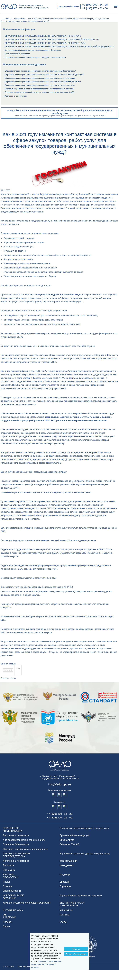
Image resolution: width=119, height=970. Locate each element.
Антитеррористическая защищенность (24, 840)
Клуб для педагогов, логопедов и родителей (26, 903)
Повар (6, 882)
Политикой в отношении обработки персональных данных (46, 964)
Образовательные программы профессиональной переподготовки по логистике (40, 85)
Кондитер (64, 874)
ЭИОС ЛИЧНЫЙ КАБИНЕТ (68, 6)
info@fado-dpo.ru (59, 784)
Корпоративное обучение (16, 96)
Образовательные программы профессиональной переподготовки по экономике (40, 78)
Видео (6, 926)
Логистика (8, 865)
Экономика (9, 870)
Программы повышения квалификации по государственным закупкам (35, 57)
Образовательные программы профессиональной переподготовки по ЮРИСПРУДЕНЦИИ (44, 74)
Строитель (65, 886)
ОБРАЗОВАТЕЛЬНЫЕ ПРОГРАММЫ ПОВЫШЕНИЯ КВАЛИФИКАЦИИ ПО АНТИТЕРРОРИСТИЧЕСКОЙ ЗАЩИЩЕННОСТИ (59, 47)
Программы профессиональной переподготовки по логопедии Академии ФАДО (39, 92)
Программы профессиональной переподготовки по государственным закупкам (39, 89)
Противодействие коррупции (17, 54)
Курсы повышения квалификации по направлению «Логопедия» (33, 50)
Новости (7, 922)
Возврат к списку (8, 678)
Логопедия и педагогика (16, 835)
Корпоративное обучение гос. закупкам (80, 895)
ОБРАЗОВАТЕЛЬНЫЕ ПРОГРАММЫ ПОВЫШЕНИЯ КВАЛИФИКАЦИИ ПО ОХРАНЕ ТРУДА (45, 43)
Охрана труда (66, 840)
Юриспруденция (68, 861)
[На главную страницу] (1, 19)
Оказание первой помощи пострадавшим (25, 849)
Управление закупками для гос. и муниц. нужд (84, 828)
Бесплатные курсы (13, 910)
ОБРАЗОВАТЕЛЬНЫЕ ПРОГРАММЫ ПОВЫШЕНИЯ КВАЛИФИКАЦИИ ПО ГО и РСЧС (43, 36)
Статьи (63, 922)
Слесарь (7, 886)
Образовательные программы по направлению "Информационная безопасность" (40, 71)
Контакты (64, 914)
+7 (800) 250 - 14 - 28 (95, 4)
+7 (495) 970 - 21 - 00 (95, 8)
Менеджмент (66, 865)
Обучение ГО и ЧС (69, 844)
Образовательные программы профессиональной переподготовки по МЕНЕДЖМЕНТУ (43, 82)
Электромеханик (12, 891)
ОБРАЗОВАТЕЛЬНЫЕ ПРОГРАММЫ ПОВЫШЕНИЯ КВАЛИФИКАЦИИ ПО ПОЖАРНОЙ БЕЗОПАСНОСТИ (52, 39)
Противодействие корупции (74, 835)
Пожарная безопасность (16, 844)
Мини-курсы (65, 910)
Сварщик (64, 882)
